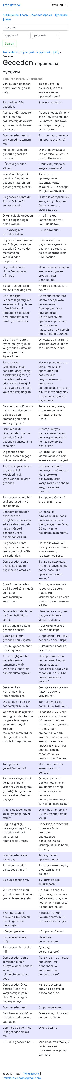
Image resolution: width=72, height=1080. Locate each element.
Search (9, 43)
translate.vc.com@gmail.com (22, 1078)
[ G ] (56, 52)
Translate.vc (12, 5)
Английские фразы (15, 15)
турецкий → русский (36, 52)
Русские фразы (41, 15)
